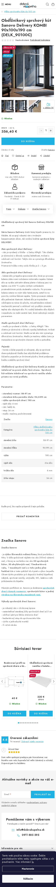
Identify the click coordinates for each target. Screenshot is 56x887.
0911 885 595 (30, 835)
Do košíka (28, 141)
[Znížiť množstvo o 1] (41, 130)
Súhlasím (28, 878)
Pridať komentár (28, 516)
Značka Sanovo (39, 209)
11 (37, 722)
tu (33, 862)
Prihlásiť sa (42, 794)
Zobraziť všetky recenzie (32, 741)
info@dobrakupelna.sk (31, 830)
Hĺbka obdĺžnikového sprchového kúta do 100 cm (43, 429)
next (53, 681)
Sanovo (51, 149)
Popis (8, 209)
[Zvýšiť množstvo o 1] (50, 130)
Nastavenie (28, 868)
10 (35, 722)
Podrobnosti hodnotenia (40, 40)
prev (2, 681)
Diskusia (21, 209)
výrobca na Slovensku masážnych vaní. (21, 594)
